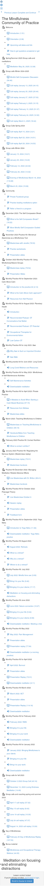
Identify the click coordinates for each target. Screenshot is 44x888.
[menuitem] (1, 5)
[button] (1, 2)
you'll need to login (32, 877)
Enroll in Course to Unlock (22, 881)
